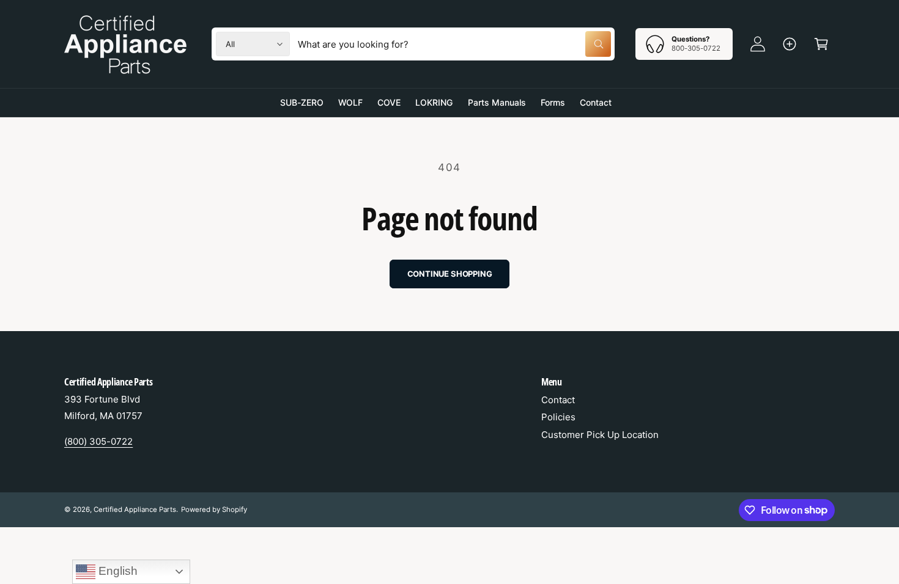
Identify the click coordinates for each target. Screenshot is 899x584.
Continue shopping (449, 274)
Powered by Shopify (214, 509)
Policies (558, 417)
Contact (558, 400)
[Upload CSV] (789, 44)
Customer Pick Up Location (600, 434)
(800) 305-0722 (98, 441)
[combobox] (454, 44)
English (116, 570)
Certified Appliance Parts (135, 509)
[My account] (758, 44)
